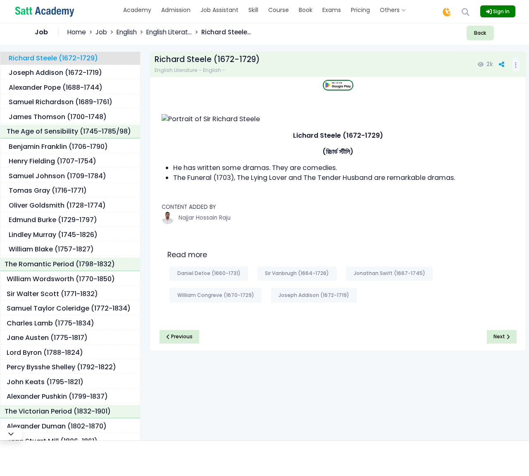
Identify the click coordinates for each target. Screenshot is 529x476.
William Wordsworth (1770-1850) (61, 279)
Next (499, 336)
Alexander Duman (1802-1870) (57, 426)
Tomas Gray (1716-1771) (48, 190)
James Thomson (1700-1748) (58, 117)
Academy (137, 10)
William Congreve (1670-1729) (215, 295)
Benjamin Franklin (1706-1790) (58, 146)
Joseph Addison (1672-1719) (55, 72)
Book (305, 10)
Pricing (360, 10)
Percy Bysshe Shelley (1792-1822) (61, 367)
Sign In (501, 11)
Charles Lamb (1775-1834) (50, 323)
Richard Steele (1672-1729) (53, 58)
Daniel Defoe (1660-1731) (209, 273)
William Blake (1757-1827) (51, 249)
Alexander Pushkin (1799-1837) (57, 396)
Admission (176, 10)
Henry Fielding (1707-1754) (52, 161)
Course (278, 10)
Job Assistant (219, 10)
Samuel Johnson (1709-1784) (57, 176)
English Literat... (169, 32)
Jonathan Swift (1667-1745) (389, 273)
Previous (181, 336)
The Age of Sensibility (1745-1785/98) (69, 131)
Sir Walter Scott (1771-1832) (52, 294)
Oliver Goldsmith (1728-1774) (57, 205)
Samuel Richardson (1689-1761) (60, 102)
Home (76, 32)
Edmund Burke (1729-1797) (53, 220)
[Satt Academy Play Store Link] (338, 85)
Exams (331, 10)
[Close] (11, 434)
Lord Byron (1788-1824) (45, 352)
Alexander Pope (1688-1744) (55, 87)
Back (480, 32)
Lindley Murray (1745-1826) (53, 234)
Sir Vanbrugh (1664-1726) (297, 273)
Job (101, 32)
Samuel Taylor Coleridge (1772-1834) (69, 308)
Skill (253, 10)
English (127, 32)
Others (390, 10)
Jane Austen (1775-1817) (47, 337)
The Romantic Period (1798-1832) (60, 264)
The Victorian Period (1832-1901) (58, 411)
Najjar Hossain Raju (205, 218)
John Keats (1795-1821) (45, 382)
